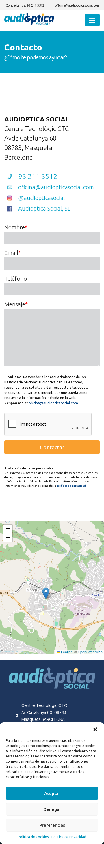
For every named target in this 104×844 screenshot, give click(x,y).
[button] (95, 729)
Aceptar (52, 793)
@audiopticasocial (41, 197)
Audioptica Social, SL (44, 208)
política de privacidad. (71, 485)
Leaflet (66, 651)
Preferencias (52, 825)
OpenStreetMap (90, 651)
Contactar (52, 447)
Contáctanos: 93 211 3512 (25, 5)
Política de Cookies (33, 837)
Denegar (52, 809)
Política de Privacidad (68, 837)
